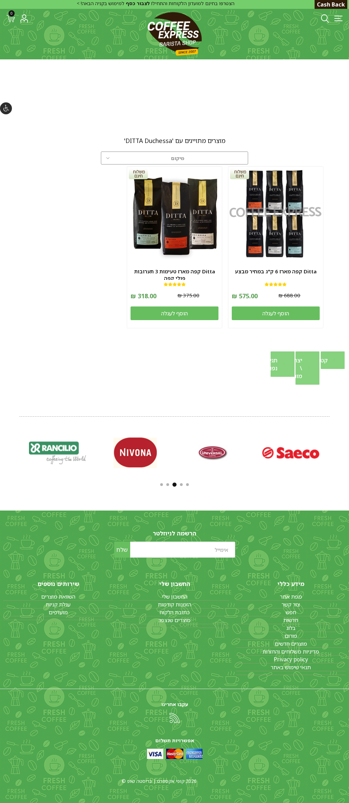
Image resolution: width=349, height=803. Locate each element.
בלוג (290, 628)
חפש (291, 612)
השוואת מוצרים (58, 596)
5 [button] (161, 484)
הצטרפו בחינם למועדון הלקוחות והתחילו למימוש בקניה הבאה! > (155, 3)
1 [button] (187, 484)
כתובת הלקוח (175, 612)
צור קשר (291, 604)
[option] (290, 452)
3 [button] (174, 485)
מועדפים (58, 612)
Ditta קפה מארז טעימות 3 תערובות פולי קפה (174, 275)
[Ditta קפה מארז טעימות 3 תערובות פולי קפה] (174, 214)
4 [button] (167, 484)
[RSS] (174, 718)
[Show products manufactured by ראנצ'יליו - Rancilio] (57, 453)
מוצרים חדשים (291, 643)
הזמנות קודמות (174, 604)
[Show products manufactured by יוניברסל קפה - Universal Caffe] (213, 453)
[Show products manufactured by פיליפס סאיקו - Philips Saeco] (290, 453)
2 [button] (181, 484)
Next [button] (19, 451)
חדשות (290, 620)
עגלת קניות (58, 604)
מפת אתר (291, 596)
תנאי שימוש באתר (291, 667)
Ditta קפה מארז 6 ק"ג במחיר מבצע (276, 271)
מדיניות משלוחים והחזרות (290, 651)
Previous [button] (330, 451)
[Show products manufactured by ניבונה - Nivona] (135, 453)
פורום (291, 636)
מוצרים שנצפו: (174, 620)
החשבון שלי (174, 596)
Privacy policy (291, 659)
